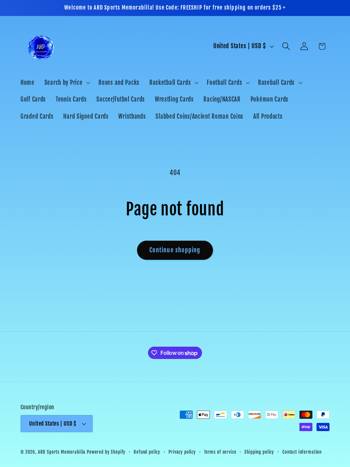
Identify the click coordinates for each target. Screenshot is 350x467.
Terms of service (220, 452)
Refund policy (147, 452)
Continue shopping (174, 250)
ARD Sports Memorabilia (61, 452)
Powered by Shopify (106, 452)
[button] (66, 82)
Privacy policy (182, 452)
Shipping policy (259, 452)
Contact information (302, 452)
